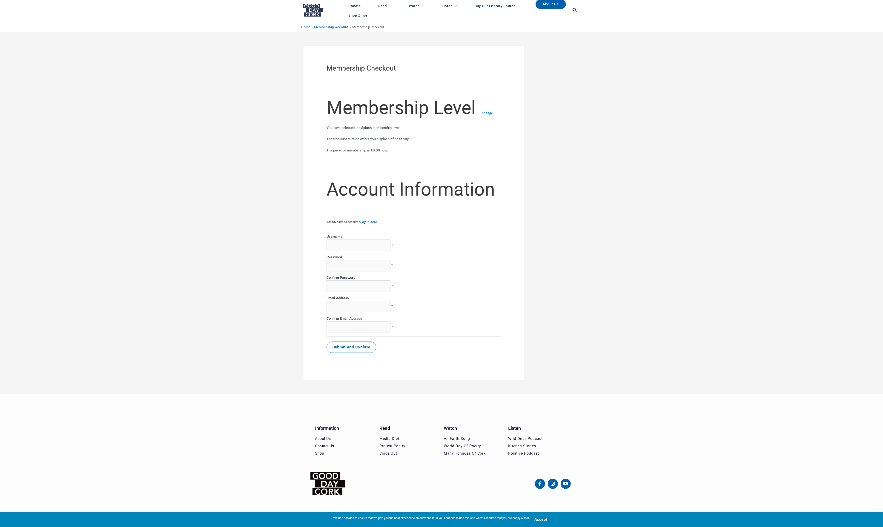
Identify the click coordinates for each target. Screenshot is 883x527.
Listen (447, 6)
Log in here (368, 222)
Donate (354, 6)
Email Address (338, 298)
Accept (541, 519)
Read (382, 6)
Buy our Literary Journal (496, 6)
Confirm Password (341, 278)
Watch (414, 6)
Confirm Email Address (344, 318)
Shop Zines (358, 15)
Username (334, 237)
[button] (575, 10)
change (487, 113)
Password (334, 257)
